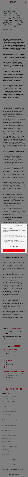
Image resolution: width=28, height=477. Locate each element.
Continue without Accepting (20, 225)
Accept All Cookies (14, 250)
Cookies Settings (14, 246)
